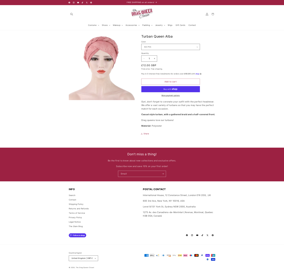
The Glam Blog (76, 226)
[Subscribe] (163, 174)
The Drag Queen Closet (85, 267)
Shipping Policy (76, 204)
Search (72, 195)
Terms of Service (77, 213)
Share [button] (146, 134)
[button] (72, 14)
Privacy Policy (75, 217)
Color (143, 42)
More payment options (171, 95)
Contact (72, 200)
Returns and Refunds (79, 208)
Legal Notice (75, 222)
